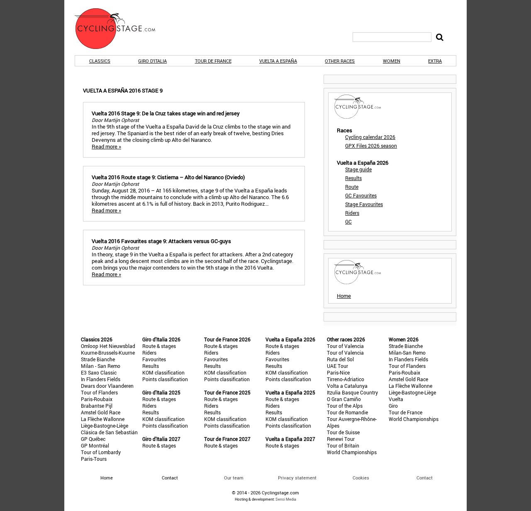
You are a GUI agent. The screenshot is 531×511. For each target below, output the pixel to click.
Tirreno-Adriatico (345, 379)
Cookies (361, 477)
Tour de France (213, 61)
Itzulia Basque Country (352, 392)
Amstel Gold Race (100, 412)
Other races (340, 61)
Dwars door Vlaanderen (107, 385)
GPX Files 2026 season (371, 145)
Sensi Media (285, 499)
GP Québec (93, 439)
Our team (234, 477)
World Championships (352, 452)
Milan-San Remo (407, 352)
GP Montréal (95, 445)
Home (344, 295)
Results (353, 178)
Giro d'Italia (152, 61)
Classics (99, 61)
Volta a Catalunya (347, 385)
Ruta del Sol (340, 359)
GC (348, 221)
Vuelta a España (278, 61)
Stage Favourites (364, 204)
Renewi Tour (341, 439)
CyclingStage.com (120, 28)
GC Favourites (361, 195)
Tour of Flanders (99, 392)
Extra (435, 61)
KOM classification (163, 372)
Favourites (154, 359)
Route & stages (159, 346)
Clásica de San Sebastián (109, 432)
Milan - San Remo (100, 366)
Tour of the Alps (345, 405)
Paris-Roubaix (96, 399)
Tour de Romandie (347, 412)
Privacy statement (297, 477)
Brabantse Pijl (96, 405)
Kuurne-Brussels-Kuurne (108, 352)
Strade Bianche (98, 359)
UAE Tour (337, 366)
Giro (393, 405)
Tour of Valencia (345, 346)
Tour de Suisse (343, 432)
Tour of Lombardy (101, 452)
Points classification (165, 379)
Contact (425, 477)
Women (391, 61)
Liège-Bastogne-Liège (104, 425)
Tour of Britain (343, 445)
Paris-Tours (94, 458)
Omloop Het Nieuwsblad (108, 346)
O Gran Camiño (344, 399)
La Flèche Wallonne (102, 419)
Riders (352, 212)
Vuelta (396, 399)
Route (351, 186)
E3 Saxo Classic (99, 372)
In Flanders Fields (100, 379)
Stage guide (358, 169)
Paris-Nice (338, 372)
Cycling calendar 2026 (370, 137)
